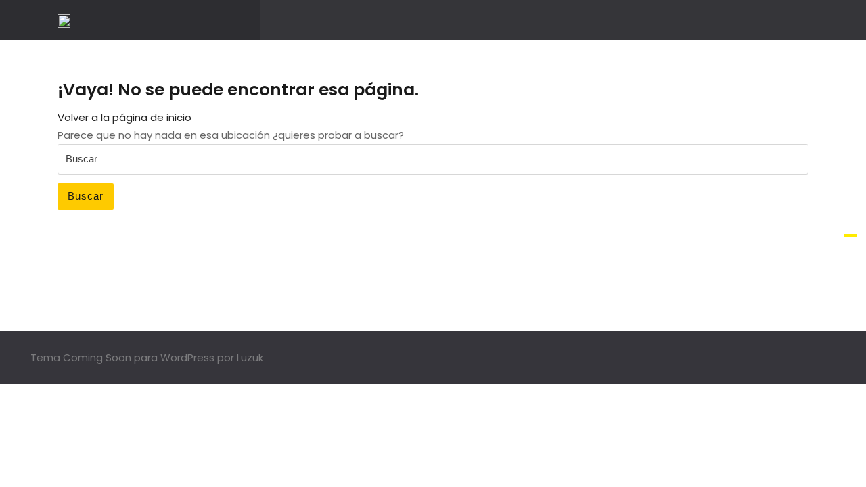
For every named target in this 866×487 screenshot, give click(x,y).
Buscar (86, 196)
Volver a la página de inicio (124, 117)
